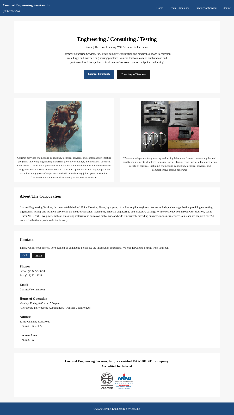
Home (159, 8)
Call (24, 255)
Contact (227, 8)
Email (38, 255)
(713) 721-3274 (11, 11)
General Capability (179, 8)
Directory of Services (205, 8)
